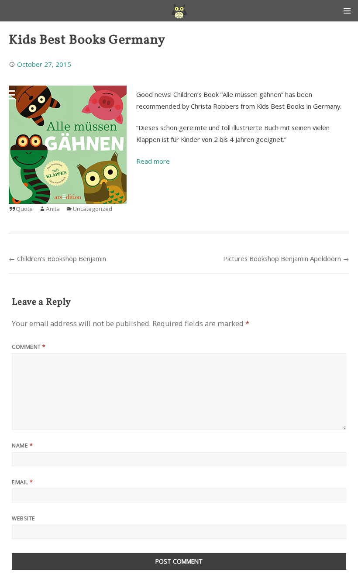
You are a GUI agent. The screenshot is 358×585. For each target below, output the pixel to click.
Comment (28, 347)
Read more (153, 161)
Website (23, 518)
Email (22, 482)
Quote (24, 209)
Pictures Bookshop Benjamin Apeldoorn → (286, 258)
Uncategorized (92, 209)
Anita (53, 209)
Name (22, 445)
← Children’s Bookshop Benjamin (57, 258)
